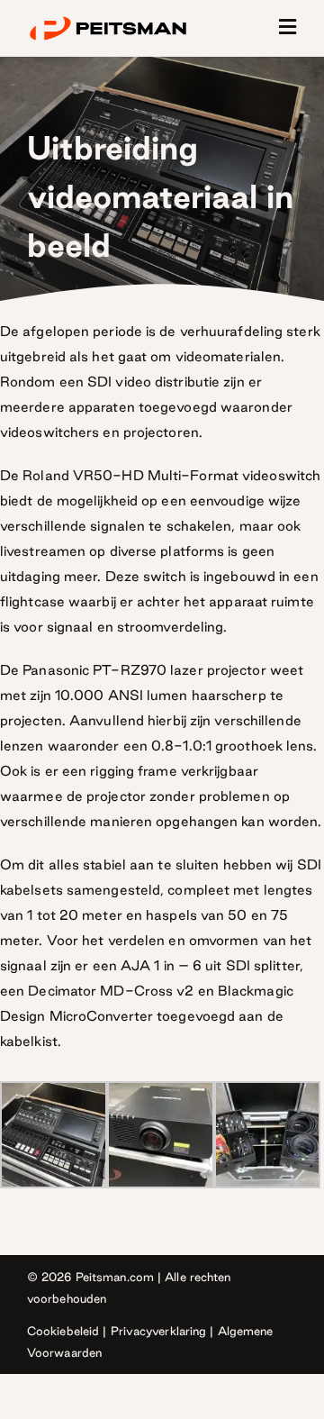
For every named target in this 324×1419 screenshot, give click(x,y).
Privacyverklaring (159, 1330)
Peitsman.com (115, 1276)
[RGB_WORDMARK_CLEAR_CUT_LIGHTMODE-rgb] (108, 19)
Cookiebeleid (63, 1330)
